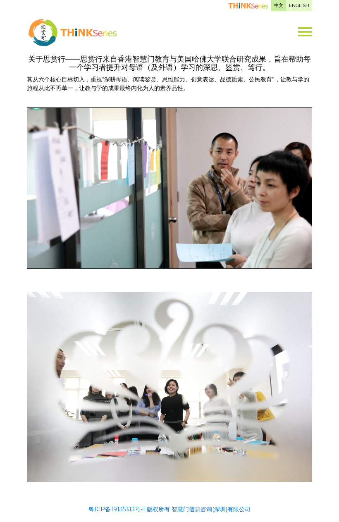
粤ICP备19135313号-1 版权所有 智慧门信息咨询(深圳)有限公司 (169, 509)
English (299, 5)
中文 (278, 5)
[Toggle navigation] (305, 27)
